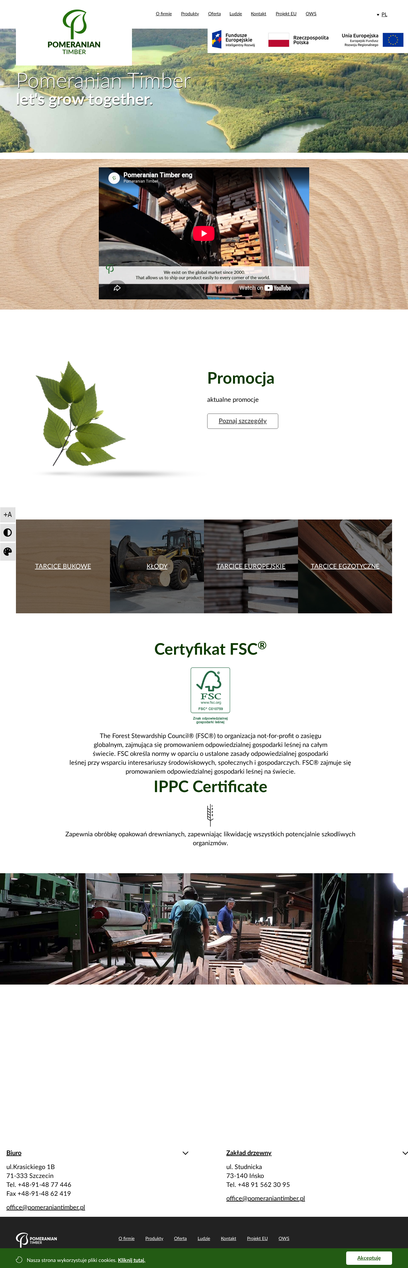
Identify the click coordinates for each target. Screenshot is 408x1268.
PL (384, 14)
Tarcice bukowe (63, 566)
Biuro (13, 1153)
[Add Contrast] (7, 532)
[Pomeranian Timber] (74, 35)
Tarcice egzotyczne (345, 566)
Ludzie (235, 14)
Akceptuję (369, 1258)
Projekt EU (286, 14)
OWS (311, 14)
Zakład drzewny (249, 1153)
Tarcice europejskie (251, 566)
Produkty (190, 14)
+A (8, 515)
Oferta (214, 14)
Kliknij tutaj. (131, 1260)
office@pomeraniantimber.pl (45, 1207)
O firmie (164, 14)
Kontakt (258, 14)
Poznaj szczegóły (243, 421)
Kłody (157, 566)
